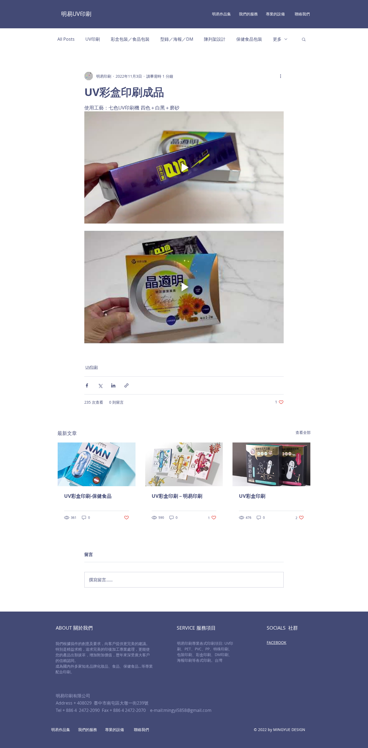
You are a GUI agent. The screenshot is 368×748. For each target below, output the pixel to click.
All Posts (66, 39)
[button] (303, 39)
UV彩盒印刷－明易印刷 (177, 496)
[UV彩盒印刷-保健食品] (97, 464)
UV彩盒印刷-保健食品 (88, 496)
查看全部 (303, 432)
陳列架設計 (214, 39)
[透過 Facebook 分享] (86, 385)
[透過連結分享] (126, 385)
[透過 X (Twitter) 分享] (100, 385)
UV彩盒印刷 (252, 496)
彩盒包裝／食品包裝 (130, 39)
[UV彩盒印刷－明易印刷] (184, 464)
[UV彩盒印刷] (271, 464)
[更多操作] (280, 76)
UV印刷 (92, 39)
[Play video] (184, 167)
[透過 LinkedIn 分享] (113, 385)
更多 (277, 39)
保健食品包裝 (249, 39)
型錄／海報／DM (176, 39)
